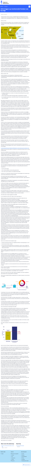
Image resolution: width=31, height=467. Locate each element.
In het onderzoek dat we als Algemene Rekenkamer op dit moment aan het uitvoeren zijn (15, 148)
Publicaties (6, 6)
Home (2, 6)
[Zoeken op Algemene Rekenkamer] (29, 6)
